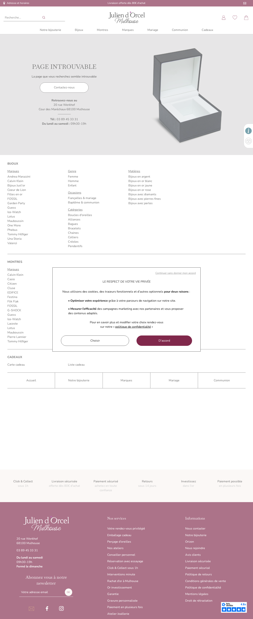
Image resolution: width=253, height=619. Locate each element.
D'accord (164, 341)
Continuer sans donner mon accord (175, 273)
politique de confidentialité (133, 327)
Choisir (95, 341)
